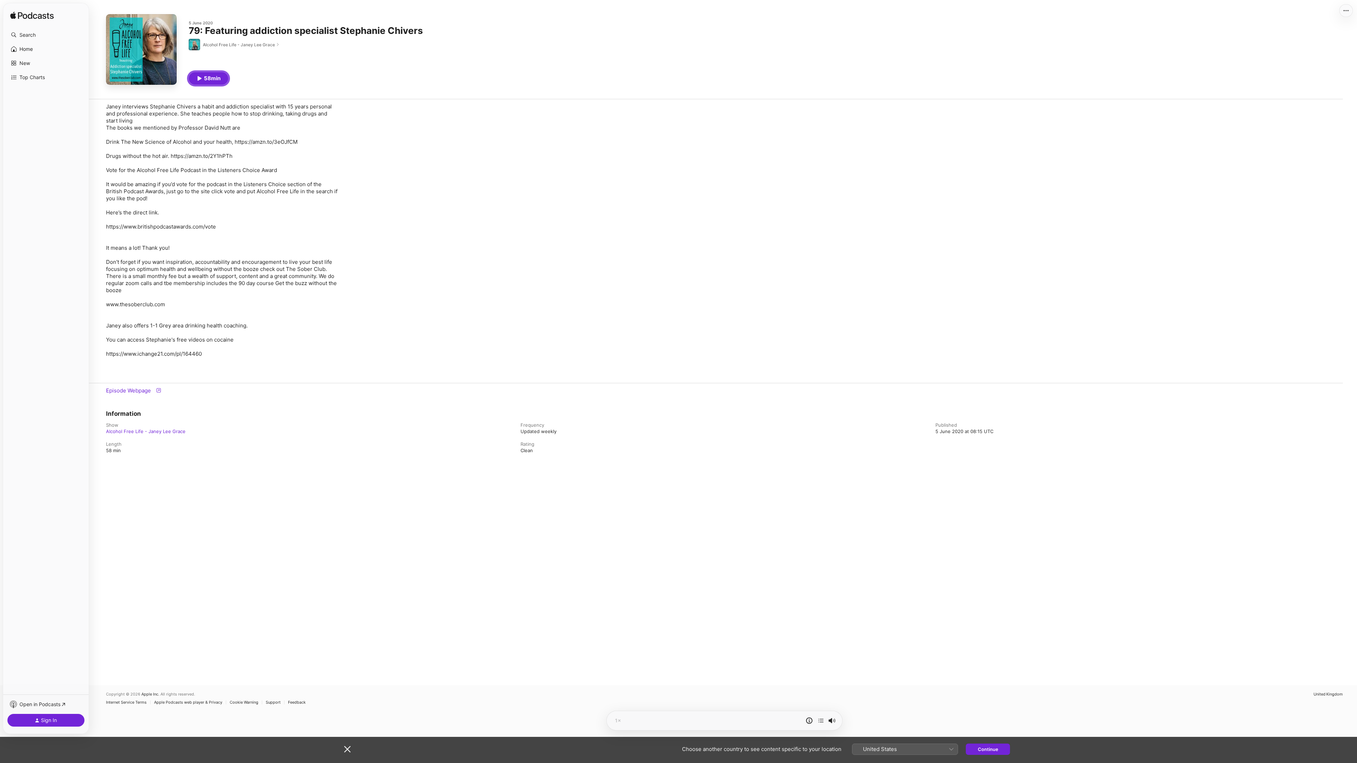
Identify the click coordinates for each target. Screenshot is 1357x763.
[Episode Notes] (809, 721)
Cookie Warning (244, 702)
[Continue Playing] (821, 721)
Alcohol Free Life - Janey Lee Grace (146, 431)
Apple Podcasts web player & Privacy (188, 702)
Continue (988, 749)
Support (273, 702)
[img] (32, 15)
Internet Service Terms (126, 702)
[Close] (347, 749)
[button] (46, 35)
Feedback (297, 702)
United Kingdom (1328, 694)
